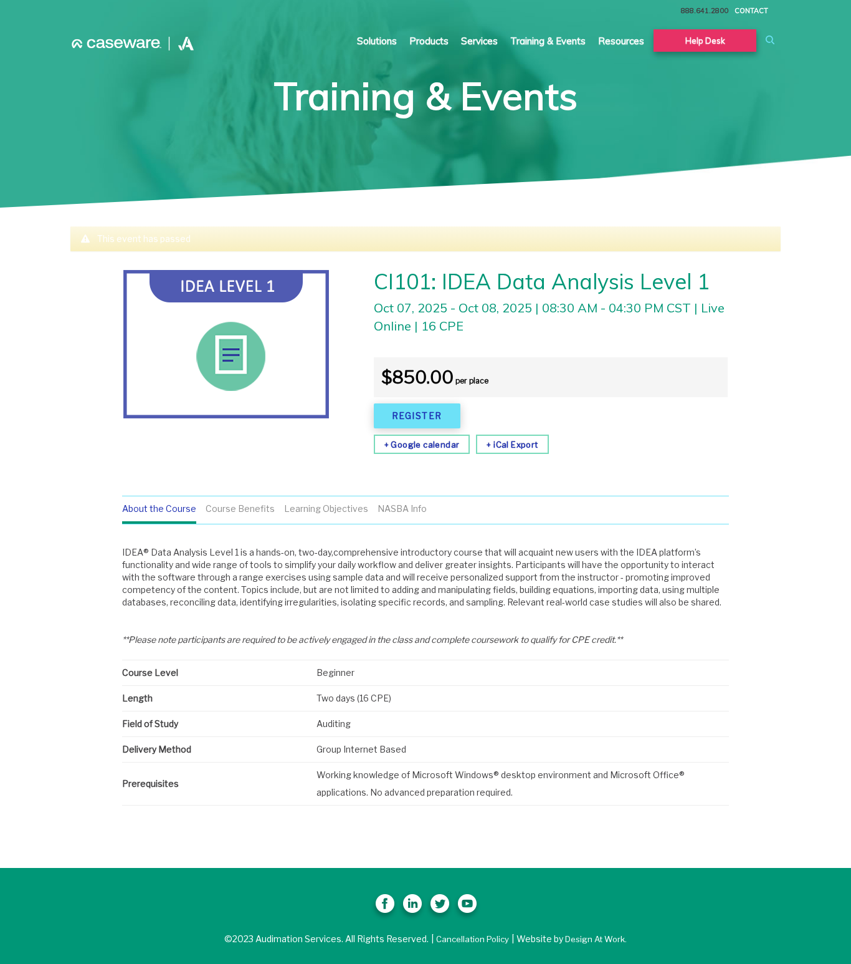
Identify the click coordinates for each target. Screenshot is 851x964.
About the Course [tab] (159, 508)
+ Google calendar (422, 445)
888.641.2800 (704, 10)
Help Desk (705, 41)
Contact (751, 10)
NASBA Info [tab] (402, 508)
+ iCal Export (512, 445)
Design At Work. (596, 939)
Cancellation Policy (472, 939)
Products (429, 41)
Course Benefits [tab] (240, 508)
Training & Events (548, 41)
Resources (621, 41)
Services (479, 41)
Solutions (377, 41)
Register (417, 415)
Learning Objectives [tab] (326, 508)
